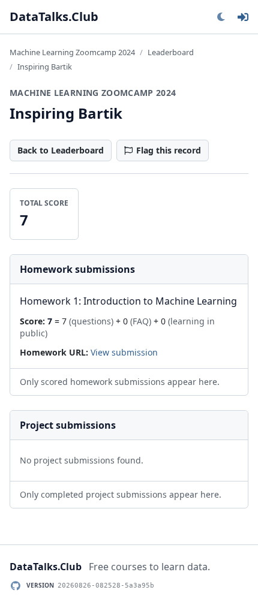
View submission (124, 352)
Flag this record (168, 150)
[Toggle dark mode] (220, 16)
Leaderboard (171, 52)
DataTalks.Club (54, 16)
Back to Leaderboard (60, 150)
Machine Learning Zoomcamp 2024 (72, 52)
